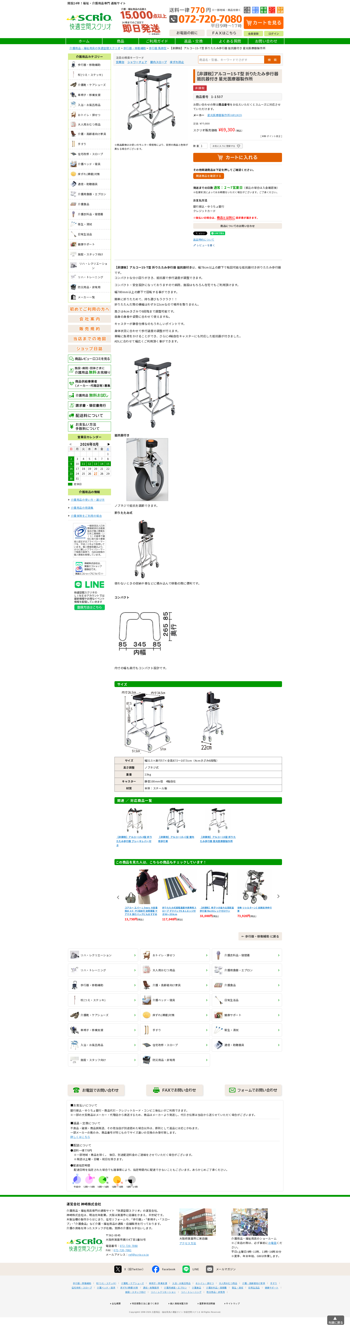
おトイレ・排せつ (205, 1283)
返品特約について (203, 239)
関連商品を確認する (208, 176)
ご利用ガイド (157, 41)
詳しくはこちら (80, 1137)
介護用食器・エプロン (175, 1287)
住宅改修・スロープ (82, 1287)
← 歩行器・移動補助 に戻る (260, 936)
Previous (118, 897)
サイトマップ (233, 1303)
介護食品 (196, 1287)
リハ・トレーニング (191, 1292)
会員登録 (253, 33)
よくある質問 (230, 41)
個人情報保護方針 (179, 1303)
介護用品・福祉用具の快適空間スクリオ (94, 48)
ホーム (84, 41)
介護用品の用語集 (82, 507)
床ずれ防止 (177, 62)
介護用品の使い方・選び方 (88, 499)
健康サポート (272, 1287)
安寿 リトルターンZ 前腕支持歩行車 (217, 909)
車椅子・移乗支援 (158, 1283)
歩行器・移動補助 (134, 48)
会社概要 (116, 1303)
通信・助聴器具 (151, 1287)
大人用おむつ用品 (228, 1283)
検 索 (272, 59)
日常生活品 (254, 1287)
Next (278, 896)
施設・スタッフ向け (135, 1292)
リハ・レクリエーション (163, 1292)
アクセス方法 (187, 1243)
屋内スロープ (158, 62)
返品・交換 (193, 41)
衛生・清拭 (237, 1287)
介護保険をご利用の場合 (86, 515)
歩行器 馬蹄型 (158, 48)
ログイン (274, 33)
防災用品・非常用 (216, 1292)
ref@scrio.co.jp (138, 1254)
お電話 (272, 1243)
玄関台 (120, 62)
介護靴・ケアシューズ (132, 1283)
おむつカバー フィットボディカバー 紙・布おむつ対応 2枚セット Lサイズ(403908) (254, 911)
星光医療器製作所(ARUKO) (224, 115)
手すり (273, 1283)
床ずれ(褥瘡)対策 (129, 1287)
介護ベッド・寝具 (106, 1287)
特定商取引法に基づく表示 (145, 1303)
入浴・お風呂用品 (181, 1283)
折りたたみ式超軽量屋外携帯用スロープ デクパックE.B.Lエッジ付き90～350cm (142, 911)
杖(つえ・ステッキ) (106, 1283)
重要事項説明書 (207, 1303)
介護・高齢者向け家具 (253, 1283)
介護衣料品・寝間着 (216, 1287)
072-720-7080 (129, 1246)
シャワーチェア (137, 62)
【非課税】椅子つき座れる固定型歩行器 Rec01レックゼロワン (179, 909)
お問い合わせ (266, 41)
